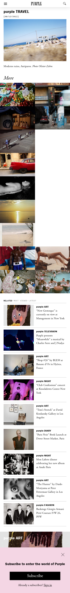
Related (8, 301)
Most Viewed (20, 301)
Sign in (48, 585)
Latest (32, 301)
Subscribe (35, 576)
